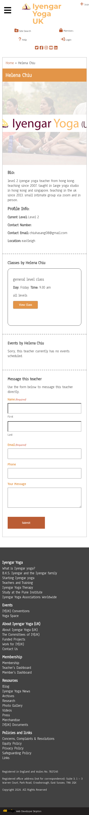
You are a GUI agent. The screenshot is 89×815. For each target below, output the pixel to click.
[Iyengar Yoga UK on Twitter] (36, 48)
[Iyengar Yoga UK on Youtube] (51, 48)
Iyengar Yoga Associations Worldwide (29, 597)
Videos (7, 710)
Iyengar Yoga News (16, 691)
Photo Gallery (12, 705)
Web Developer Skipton (28, 811)
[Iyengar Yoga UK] (44, 14)
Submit (26, 523)
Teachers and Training (17, 582)
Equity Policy (12, 743)
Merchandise (11, 720)
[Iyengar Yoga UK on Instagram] (46, 48)
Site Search (24, 31)
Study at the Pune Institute (22, 592)
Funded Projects (13, 639)
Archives (8, 696)
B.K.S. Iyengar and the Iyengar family (29, 573)
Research (8, 700)
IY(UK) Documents (15, 724)
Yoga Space (10, 615)
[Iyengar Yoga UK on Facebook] (41, 48)
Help (24, 39)
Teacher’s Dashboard (16, 667)
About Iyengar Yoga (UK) (20, 629)
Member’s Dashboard (17, 672)
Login (68, 39)
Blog (5, 686)
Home (10, 63)
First (10, 417)
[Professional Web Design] (9, 811)
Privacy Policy (13, 748)
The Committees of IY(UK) (21, 634)
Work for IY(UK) (13, 644)
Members (68, 30)
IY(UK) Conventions (16, 611)
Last (10, 435)
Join (86, 4)
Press (6, 715)
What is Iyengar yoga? (18, 568)
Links (6, 757)
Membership (10, 662)
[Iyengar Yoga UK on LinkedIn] (56, 48)
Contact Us (10, 649)
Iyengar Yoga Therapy (17, 587)
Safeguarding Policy (16, 753)
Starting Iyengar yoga (18, 578)
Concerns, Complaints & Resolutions (28, 738)
